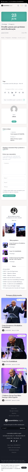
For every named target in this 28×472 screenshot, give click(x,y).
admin (14, 116)
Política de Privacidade (7, 468)
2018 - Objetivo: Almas (9, 273)
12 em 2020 (6, 269)
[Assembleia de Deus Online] (6, 5)
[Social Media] (11, 441)
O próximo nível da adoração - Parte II (13, 83)
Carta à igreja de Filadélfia (17, 134)
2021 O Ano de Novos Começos (12, 277)
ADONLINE (8, 330)
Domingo (14, 37)
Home (2, 37)
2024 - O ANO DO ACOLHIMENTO (13, 283)
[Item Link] (5, 245)
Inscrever (22, 428)
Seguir (14, 121)
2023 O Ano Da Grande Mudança (12, 281)
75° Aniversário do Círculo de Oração (14, 288)
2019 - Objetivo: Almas (9, 275)
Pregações (8, 37)
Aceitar (24, 467)
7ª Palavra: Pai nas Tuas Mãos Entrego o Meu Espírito (16, 258)
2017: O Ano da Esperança (10, 271)
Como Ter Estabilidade (15, 251)
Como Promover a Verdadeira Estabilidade (17, 244)
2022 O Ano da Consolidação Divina (13, 279)
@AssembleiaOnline (14, 216)
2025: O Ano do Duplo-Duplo (11, 285)
